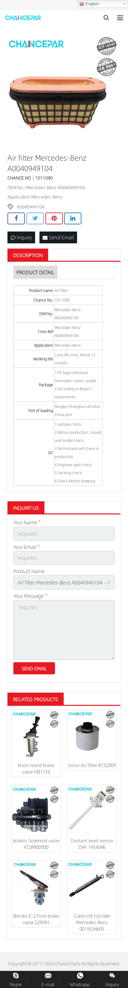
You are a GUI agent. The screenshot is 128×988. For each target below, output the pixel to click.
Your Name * (26, 522)
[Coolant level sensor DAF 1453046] (92, 809)
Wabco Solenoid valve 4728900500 (36, 843)
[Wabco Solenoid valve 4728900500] (36, 809)
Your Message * (30, 596)
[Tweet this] (35, 218)
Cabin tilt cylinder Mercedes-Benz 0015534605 (92, 922)
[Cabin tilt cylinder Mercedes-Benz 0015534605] (92, 885)
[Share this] (16, 218)
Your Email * (26, 547)
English (91, 4)
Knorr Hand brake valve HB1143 (36, 768)
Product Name (29, 571)
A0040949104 (30, 207)
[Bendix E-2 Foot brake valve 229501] (36, 885)
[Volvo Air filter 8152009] (92, 734)
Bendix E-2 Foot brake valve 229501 (36, 919)
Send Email (61, 237)
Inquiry (24, 237)
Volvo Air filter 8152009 (92, 765)
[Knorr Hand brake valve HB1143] (36, 734)
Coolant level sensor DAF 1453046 (92, 843)
